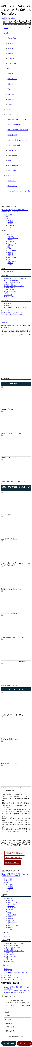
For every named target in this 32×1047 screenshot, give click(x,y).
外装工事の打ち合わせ (17, 992)
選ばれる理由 (12, 38)
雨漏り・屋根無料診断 (14, 124)
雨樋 (9, 89)
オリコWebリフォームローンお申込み (19, 191)
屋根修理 (10, 74)
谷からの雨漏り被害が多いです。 (20, 990)
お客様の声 (7, 109)
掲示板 (10, 160)
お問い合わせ (8, 175)
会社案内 (7, 33)
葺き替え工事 (12, 239)
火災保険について (13, 150)
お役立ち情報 (9, 1027)
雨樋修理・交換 (12, 135)
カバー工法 (11, 241)
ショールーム (12, 58)
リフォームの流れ (13, 165)
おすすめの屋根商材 (14, 145)
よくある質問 (12, 170)
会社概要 (10, 48)
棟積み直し (11, 236)
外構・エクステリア (14, 94)
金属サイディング (13, 238)
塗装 (9, 247)
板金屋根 (10, 252)
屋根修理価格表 (12, 155)
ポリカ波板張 (12, 243)
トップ (6, 28)
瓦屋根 (10, 248)
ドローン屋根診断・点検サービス (18, 130)
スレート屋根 (12, 250)
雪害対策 (10, 99)
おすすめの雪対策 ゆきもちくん (17, 140)
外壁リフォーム (12, 84)
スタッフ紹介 (12, 63)
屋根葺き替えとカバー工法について (18, 119)
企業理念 (10, 53)
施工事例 (7, 68)
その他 (10, 104)
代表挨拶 (10, 43)
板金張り (10, 245)
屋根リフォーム (12, 79)
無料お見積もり (12, 186)
